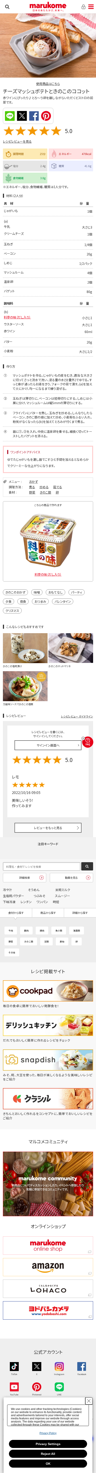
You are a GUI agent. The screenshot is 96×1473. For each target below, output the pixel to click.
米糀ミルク (62, 889)
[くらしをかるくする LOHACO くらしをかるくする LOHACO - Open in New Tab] (48, 1289)
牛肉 (10, 930)
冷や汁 (7, 889)
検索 (7, 6)
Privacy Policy (48, 1433)
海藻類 (76, 930)
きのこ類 (45, 492)
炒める (44, 487)
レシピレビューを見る (17, 141)
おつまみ (40, 601)
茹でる (57, 487)
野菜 (32, 492)
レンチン (26, 902)
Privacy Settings (48, 1444)
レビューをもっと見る (48, 828)
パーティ (76, 592)
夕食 (8, 601)
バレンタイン (62, 601)
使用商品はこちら (48, 83)
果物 (62, 941)
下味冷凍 (9, 902)
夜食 (23, 601)
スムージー (62, 896)
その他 (11, 952)
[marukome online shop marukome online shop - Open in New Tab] (48, 1245)
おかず (33, 481)
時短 (56, 902)
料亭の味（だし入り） (17, 317)
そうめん (34, 889)
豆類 (46, 941)
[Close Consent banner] (88, 1401)
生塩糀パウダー (13, 896)
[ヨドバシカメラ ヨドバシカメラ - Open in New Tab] (48, 1310)
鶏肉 (42, 930)
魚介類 (58, 930)
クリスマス (12, 610)
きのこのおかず (15, 592)
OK (48, 1463)
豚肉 (26, 930)
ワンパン (42, 902)
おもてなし (55, 592)
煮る (32, 487)
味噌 (37, 592)
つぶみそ (39, 896)
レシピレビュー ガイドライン (77, 716)
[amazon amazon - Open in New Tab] (48, 1267)
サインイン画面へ (48, 745)
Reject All (48, 1454)
